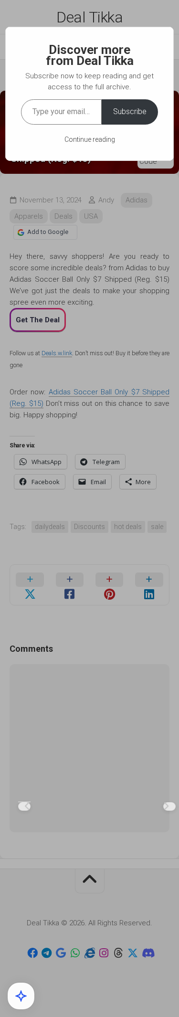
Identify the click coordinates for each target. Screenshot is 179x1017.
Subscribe (130, 111)
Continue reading (89, 139)
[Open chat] (21, 996)
